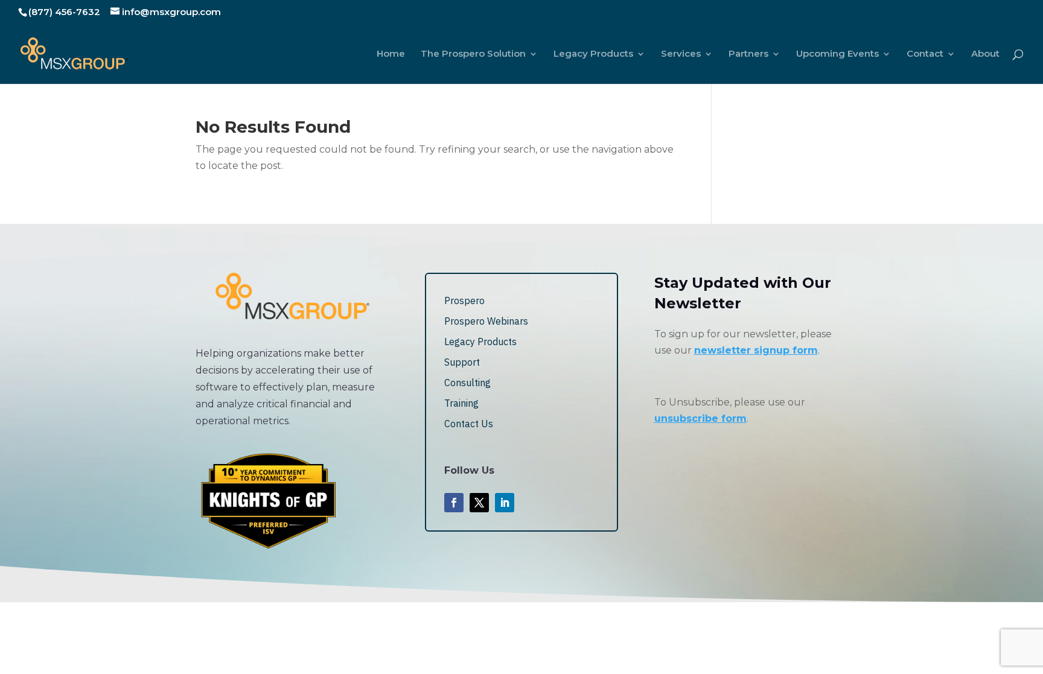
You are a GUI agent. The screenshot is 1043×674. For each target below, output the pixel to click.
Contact (925, 54)
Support (462, 362)
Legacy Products (593, 54)
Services (681, 54)
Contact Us (468, 424)
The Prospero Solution (473, 54)
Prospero (464, 300)
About (985, 54)
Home (391, 54)
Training (461, 403)
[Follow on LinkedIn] (504, 502)
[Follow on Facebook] (454, 502)
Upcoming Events (837, 54)
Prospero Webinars (486, 321)
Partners (748, 54)
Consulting (467, 383)
